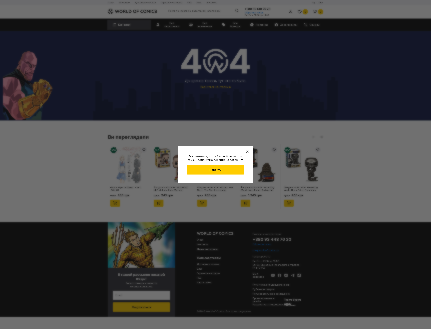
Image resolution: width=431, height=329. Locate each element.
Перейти (215, 169)
